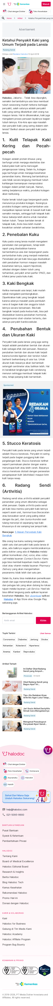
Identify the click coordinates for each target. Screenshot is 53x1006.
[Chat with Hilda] (48, 750)
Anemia (6, 652)
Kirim (43, 620)
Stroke (44, 639)
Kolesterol (21, 645)
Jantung (34, 639)
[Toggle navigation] (4, 4)
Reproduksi (29, 652)
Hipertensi (34, 645)
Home (9, 18)
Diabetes (22, 639)
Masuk (46, 4)
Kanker (16, 652)
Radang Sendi (9, 50)
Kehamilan (8, 645)
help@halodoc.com (14, 809)
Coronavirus (9, 639)
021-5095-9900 (13, 814)
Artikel (20, 18)
